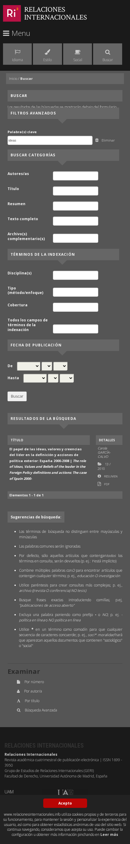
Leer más (109, 834)
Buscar (26, 78)
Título (13, 188)
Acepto (65, 803)
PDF (106, 484)
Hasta (13, 378)
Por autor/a (33, 691)
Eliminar (108, 140)
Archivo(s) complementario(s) (26, 236)
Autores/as (18, 173)
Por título (32, 700)
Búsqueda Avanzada (41, 710)
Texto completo (23, 219)
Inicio (13, 78)
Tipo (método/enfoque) (25, 290)
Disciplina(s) (19, 273)
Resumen (16, 204)
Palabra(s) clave (22, 132)
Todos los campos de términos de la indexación (28, 325)
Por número (34, 681)
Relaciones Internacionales (55, 13)
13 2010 (104, 466)
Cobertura (18, 305)
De (10, 366)
